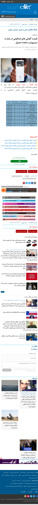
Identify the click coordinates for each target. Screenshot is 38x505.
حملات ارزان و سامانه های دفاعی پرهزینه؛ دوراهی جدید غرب (10, 425)
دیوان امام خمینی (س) (14, 472)
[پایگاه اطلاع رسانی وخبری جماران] (19, 6)
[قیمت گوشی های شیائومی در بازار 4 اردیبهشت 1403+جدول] (19, 70)
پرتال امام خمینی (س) (26, 481)
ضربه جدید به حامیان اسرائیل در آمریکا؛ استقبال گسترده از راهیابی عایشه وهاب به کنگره (28, 456)
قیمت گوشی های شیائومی (17, 176)
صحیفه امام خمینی (30, 472)
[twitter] (34, 496)
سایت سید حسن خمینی (16, 481)
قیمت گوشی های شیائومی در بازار (29, 178)
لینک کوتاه (26, 187)
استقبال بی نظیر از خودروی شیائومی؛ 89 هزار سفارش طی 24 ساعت (18, 146)
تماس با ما (23, 492)
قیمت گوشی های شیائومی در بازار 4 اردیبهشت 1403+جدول (20, 41)
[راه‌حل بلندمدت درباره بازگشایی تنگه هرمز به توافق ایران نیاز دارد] (31, 337)
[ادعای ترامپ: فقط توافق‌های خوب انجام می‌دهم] (31, 315)
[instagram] (25, 496)
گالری (19, 475)
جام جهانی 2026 (33, 171)
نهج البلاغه (7, 475)
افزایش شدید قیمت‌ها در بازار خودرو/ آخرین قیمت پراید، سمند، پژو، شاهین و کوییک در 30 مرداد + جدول (13, 266)
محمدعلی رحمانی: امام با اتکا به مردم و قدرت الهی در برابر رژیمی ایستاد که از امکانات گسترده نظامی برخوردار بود (19, 306)
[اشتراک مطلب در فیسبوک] (32, 183)
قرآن (3, 475)
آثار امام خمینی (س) (33, 478)
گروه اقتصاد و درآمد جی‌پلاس (26, 85)
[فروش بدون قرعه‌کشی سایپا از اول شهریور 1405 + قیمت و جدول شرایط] (31, 243)
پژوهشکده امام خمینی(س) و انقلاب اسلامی (14, 486)
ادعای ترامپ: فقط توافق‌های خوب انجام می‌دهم (14, 312)
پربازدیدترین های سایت (31, 237)
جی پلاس (27, 176)
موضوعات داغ (33, 167)
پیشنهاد (34, 378)
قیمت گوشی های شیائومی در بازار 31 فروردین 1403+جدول (20, 140)
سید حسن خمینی (13, 475)
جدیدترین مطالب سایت (30, 297)
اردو (12, 2)
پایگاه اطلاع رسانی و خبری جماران (17, 499)
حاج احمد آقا (6, 472)
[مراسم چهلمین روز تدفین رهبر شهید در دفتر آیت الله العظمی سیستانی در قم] (31, 286)
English (3, 2)
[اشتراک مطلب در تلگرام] (26, 183)
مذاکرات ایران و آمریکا (22, 171)
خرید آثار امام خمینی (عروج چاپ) (31, 483)
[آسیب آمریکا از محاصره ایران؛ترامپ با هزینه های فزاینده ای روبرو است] (9, 385)
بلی (18, 161)
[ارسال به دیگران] (35, 183)
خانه (36, 19)
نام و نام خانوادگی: (32, 353)
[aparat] (28, 496)
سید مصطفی (34, 475)
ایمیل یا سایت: (33, 358)
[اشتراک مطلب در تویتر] (29, 183)
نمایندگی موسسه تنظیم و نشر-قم (17, 483)
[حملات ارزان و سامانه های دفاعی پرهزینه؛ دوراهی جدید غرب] (9, 415)
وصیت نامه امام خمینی (26, 475)
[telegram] (31, 496)
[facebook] (36, 496)
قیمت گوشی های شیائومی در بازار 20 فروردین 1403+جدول (20, 148)
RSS (36, 492)
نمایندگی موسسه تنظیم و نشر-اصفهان (30, 486)
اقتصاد (31, 19)
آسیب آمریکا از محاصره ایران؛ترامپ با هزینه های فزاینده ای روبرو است (10, 395)
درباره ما (30, 492)
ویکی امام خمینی (34, 489)
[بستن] (1, 458)
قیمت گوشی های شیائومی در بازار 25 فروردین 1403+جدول (20, 143)
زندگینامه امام (22, 472)
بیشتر (2, 292)
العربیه (8, 2)
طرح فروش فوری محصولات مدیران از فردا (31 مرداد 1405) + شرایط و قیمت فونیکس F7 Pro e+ (13, 275)
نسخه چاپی (24, 24)
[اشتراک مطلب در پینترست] (24, 183)
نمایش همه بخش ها (10, 16)
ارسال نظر (6, 370)
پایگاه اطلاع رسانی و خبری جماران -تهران (22, 29)
